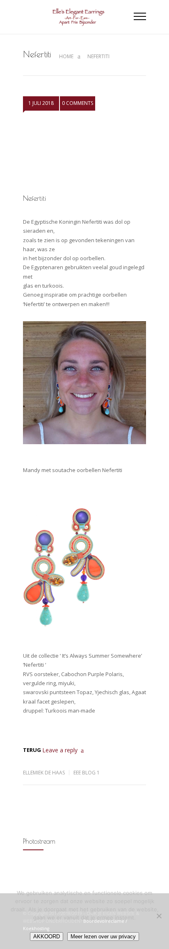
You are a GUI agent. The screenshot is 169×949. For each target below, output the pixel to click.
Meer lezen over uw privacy (103, 936)
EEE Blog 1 (86, 772)
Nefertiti (34, 198)
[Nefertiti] (84, 153)
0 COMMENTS (77, 103)
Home (66, 56)
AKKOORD (46, 936)
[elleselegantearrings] (78, 16)
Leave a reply (60, 750)
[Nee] (159, 916)
